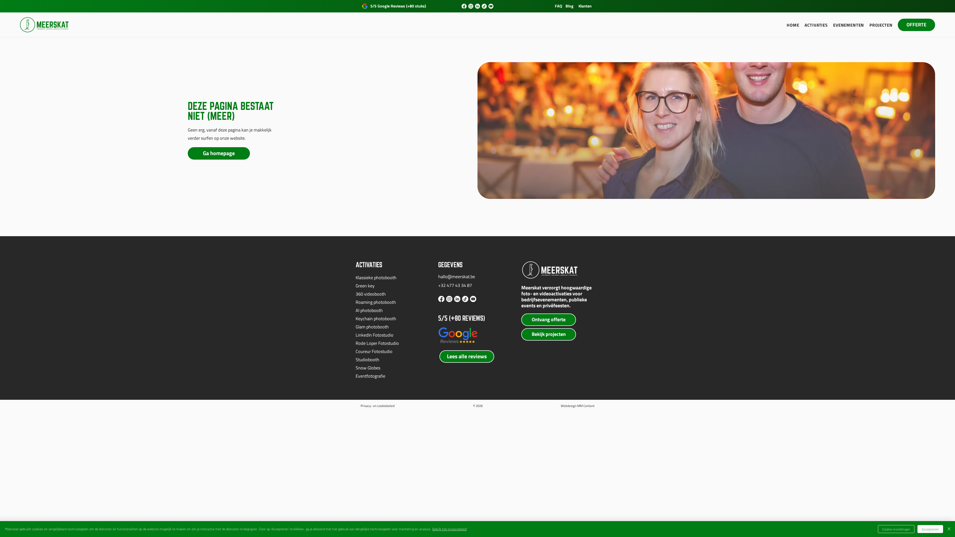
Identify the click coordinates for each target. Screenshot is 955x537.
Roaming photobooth (376, 302)
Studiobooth (367, 360)
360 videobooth (371, 294)
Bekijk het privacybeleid (449, 529)
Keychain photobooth (376, 318)
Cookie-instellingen (896, 529)
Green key (365, 286)
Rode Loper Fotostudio (377, 343)
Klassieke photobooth (376, 277)
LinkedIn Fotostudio (374, 335)
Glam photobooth (372, 327)
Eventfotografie (370, 376)
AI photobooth (369, 310)
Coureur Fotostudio (374, 351)
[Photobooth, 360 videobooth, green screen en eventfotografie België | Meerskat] (464, 6)
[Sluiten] (949, 529)
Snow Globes (368, 368)
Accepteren (930, 529)
